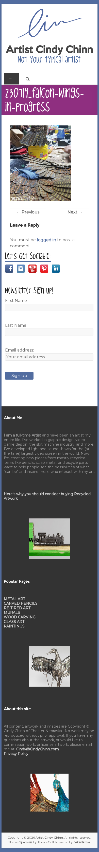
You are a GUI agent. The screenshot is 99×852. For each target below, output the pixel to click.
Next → (75, 212)
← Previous (27, 212)
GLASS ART (14, 621)
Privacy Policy (16, 753)
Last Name (15, 325)
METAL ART (14, 599)
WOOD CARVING (20, 617)
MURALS (12, 612)
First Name (16, 300)
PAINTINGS (14, 626)
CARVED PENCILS (21, 603)
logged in (46, 239)
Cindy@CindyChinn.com (37, 749)
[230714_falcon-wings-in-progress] (40, 128)
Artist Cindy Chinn (49, 50)
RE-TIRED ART (17, 608)
